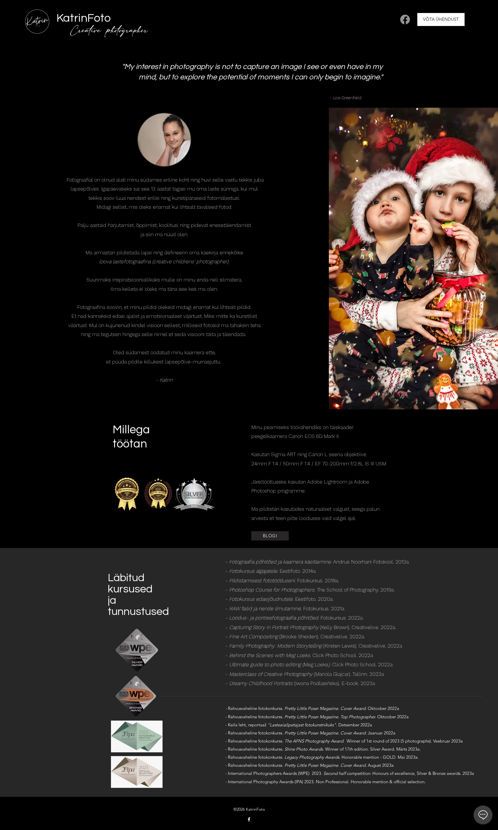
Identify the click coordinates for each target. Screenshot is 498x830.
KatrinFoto (83, 18)
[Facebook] (405, 19)
